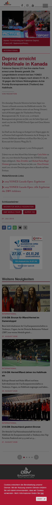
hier (42, 493)
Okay (39, 499)
